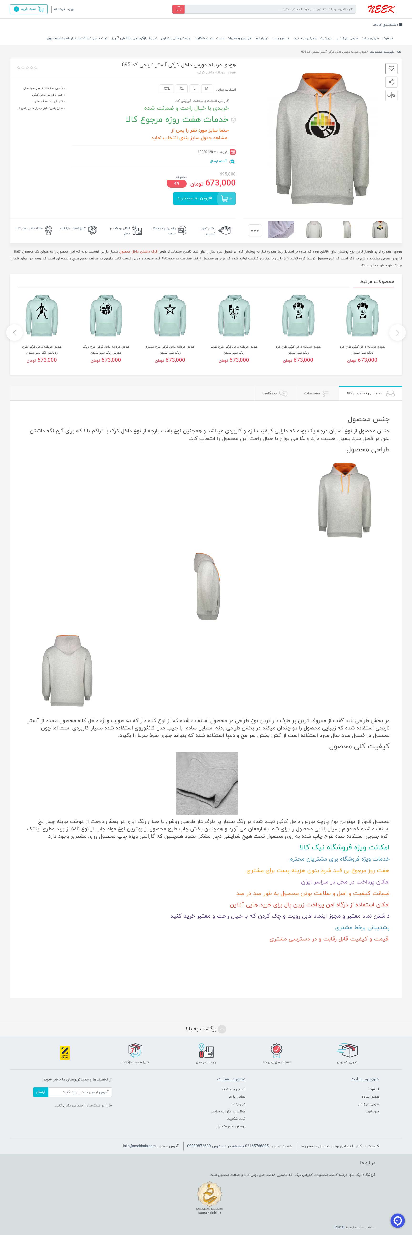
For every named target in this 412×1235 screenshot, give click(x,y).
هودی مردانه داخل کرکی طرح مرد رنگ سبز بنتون (362, 350)
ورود (70, 9)
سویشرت (326, 38)
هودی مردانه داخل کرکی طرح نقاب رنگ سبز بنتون (234, 350)
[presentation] (255, 230)
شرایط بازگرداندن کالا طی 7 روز (134, 38)
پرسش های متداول (175, 38)
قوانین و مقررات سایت (233, 38)
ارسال (40, 1092)
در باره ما (261, 38)
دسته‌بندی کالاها (386, 24)
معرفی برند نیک (304, 38)
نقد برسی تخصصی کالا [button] (366, 393)
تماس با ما (280, 38)
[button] (29, 9)
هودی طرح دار (347, 38)
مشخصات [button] (312, 393)
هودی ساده (370, 38)
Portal (339, 1227)
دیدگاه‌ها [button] (270, 393)
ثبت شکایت (203, 38)
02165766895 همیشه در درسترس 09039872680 (228, 1146)
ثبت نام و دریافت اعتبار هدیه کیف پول (77, 38)
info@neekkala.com (139, 1146)
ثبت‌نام (59, 9)
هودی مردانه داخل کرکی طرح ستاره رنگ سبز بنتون (170, 350)
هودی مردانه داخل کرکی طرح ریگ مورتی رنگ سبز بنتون (106, 350)
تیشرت (387, 38)
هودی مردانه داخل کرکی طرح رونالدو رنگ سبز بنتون (42, 350)
